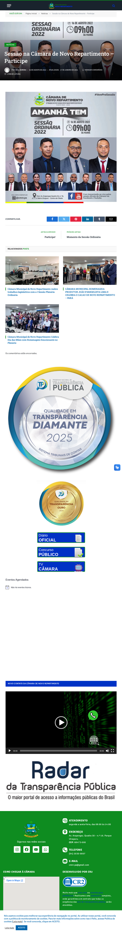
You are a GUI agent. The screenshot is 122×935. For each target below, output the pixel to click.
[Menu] (9, 5)
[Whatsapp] (45, 849)
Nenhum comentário (93, 70)
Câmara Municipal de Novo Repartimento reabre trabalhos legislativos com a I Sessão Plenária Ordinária (33, 291)
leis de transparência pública (91, 902)
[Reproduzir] (9, 750)
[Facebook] (26, 849)
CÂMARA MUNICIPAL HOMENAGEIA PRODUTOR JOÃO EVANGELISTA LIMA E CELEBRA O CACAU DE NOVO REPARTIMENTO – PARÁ (90, 293)
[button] (61, 722)
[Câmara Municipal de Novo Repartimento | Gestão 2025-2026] (61, 5)
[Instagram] (17, 849)
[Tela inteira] (112, 750)
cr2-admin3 (20, 70)
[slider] (58, 751)
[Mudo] (107, 750)
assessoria (96, 895)
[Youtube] (36, 849)
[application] (61, 722)
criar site (82, 892)
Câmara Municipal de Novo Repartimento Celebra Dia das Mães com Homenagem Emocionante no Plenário (33, 339)
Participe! (50, 237)
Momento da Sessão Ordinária (84, 237)
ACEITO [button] (21, 927)
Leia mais (17, 921)
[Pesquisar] (113, 5)
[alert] (61, 587)
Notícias (10, 45)
